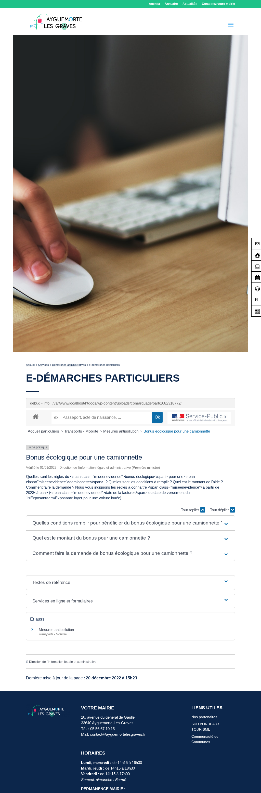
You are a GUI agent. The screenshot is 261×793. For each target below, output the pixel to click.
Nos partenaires (204, 717)
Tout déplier (220, 510)
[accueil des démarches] (35, 416)
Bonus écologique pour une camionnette (176, 431)
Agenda (154, 4)
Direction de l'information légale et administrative (62, 662)
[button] (131, 523)
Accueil (30, 364)
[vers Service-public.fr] (199, 418)
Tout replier (190, 510)
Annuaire (171, 4)
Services (43, 364)
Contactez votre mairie (218, 4)
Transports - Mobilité (81, 431)
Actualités (189, 4)
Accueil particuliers (44, 431)
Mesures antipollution (121, 431)
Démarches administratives (69, 364)
